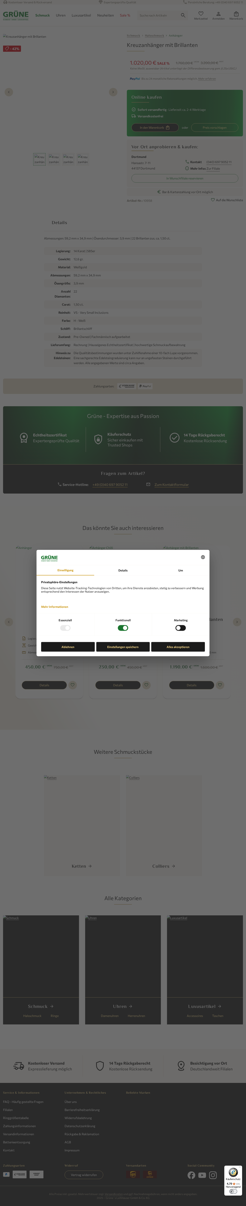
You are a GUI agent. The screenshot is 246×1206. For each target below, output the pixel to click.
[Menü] (240, 1168)
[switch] (233, 1191)
